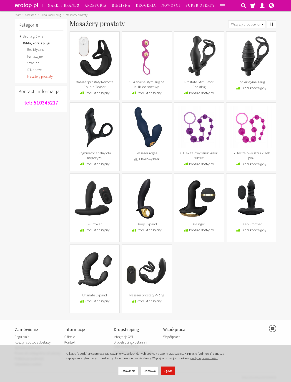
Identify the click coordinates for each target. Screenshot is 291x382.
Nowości (170, 5)
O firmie (69, 337)
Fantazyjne (35, 56)
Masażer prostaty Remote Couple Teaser (94, 84)
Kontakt (69, 342)
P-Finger (199, 224)
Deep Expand (147, 224)
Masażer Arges (146, 153)
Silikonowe (34, 70)
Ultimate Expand (94, 295)
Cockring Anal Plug (251, 82)
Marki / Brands (63, 5)
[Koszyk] (253, 5)
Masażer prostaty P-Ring (146, 295)
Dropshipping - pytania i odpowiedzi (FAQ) (130, 344)
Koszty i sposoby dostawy (33, 342)
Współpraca (171, 337)
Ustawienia (128, 371)
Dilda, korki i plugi (36, 43)
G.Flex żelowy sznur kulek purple (199, 155)
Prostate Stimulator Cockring (198, 84)
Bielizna (121, 5)
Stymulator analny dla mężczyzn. (94, 155)
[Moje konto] (262, 5)
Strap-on (33, 63)
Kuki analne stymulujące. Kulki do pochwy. (147, 84)
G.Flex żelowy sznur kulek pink (251, 155)
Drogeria (146, 5)
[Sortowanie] (271, 24)
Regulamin (22, 337)
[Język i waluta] (271, 5)
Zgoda (168, 371)
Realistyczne (35, 49)
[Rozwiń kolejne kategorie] (222, 5)
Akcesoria (96, 5)
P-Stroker (95, 224)
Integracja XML (124, 337)
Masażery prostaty (40, 76)
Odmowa (149, 371)
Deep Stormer (251, 224)
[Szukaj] (243, 5)
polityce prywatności (204, 358)
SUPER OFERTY (200, 5)
